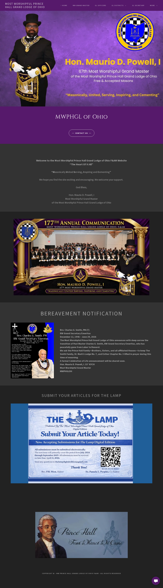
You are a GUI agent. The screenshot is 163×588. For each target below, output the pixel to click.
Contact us (81, 133)
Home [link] (64, 5)
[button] (118, 5)
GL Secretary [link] (138, 5)
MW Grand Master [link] (81, 5)
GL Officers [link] (100, 5)
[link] (26, 7)
